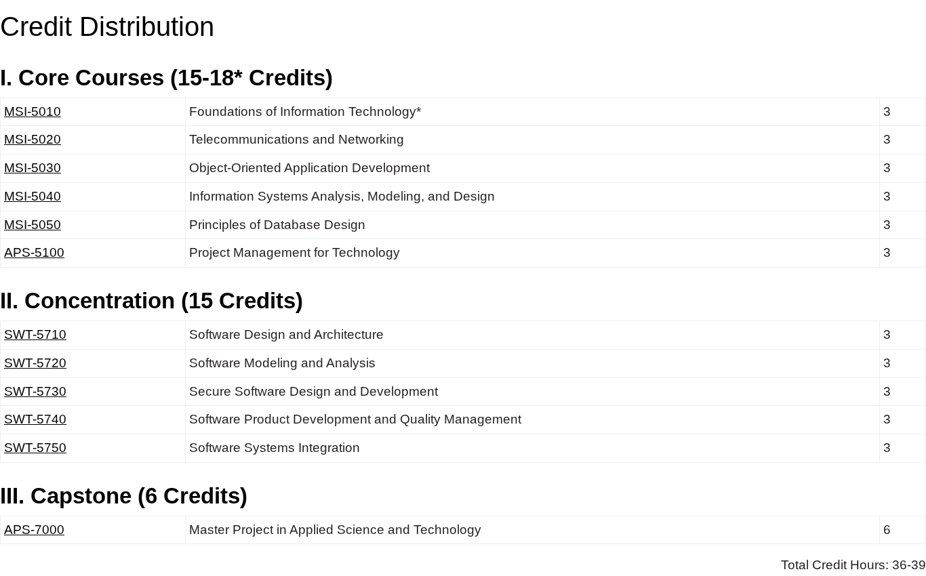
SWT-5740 (35, 419)
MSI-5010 (32, 111)
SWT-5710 (35, 334)
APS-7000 (34, 529)
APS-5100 (34, 252)
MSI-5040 (32, 196)
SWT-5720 (35, 363)
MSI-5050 (32, 225)
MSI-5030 (32, 168)
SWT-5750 (35, 447)
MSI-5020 (32, 139)
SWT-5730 (35, 391)
